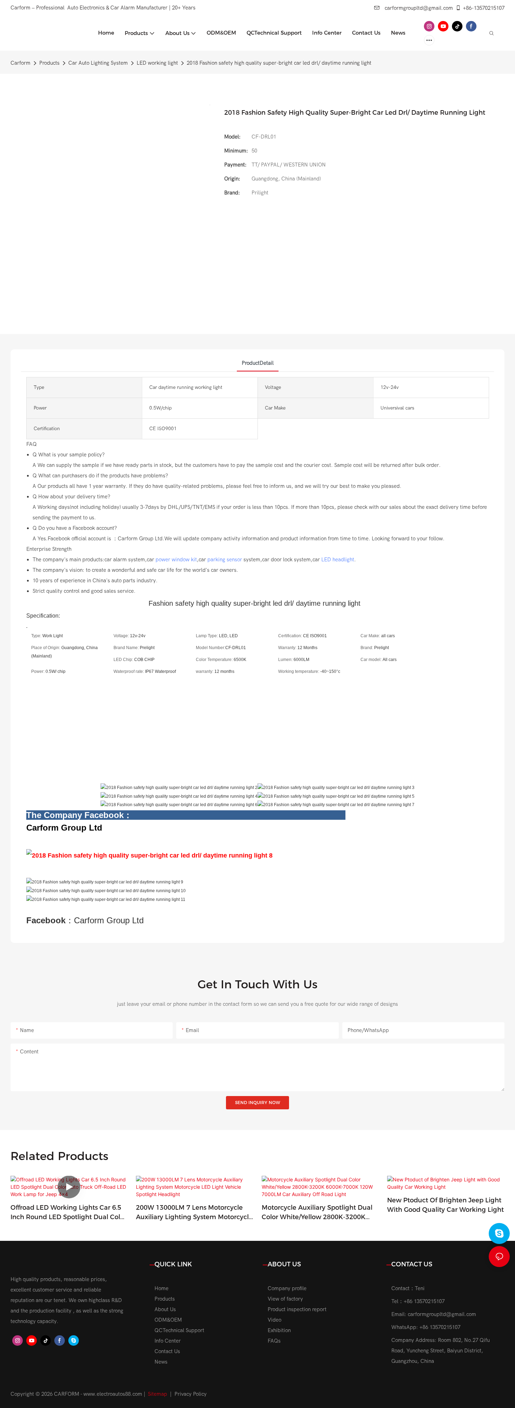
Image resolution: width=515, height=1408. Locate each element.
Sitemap (157, 1394)
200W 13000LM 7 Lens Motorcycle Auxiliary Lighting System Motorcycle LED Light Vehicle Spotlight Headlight (194, 1213)
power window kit (176, 559)
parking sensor (224, 559)
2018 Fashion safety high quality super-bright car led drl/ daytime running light (279, 63)
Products (49, 63)
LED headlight (337, 559)
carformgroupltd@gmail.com (418, 8)
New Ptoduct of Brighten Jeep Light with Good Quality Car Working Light (445, 1205)
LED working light (157, 63)
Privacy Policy (190, 1394)
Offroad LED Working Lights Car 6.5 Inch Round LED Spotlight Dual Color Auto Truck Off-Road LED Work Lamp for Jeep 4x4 (69, 1213)
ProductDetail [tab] (258, 363)
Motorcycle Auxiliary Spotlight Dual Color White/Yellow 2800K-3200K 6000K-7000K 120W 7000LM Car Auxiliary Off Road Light (317, 1213)
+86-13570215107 (483, 8)
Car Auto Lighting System (98, 63)
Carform (20, 63)
